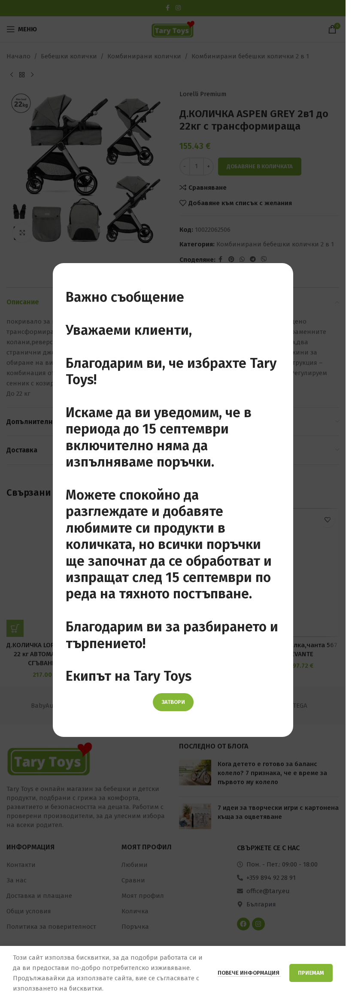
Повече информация (249, 973)
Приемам (311, 973)
